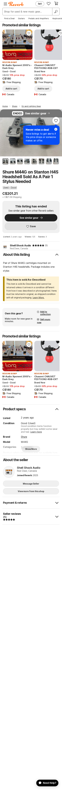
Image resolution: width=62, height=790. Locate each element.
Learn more (36, 432)
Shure (24, 436)
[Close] (56, 129)
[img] (38, 245)
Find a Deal (9, 18)
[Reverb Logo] (15, 4)
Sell (40, 3)
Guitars (21, 18)
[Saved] (48, 3)
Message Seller (31, 483)
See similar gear (35, 113)
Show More (31, 449)
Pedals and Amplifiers (38, 18)
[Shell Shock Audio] (9, 472)
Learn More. (38, 297)
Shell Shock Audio (20, 245)
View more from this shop (31, 491)
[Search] (55, 11)
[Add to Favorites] (28, 33)
